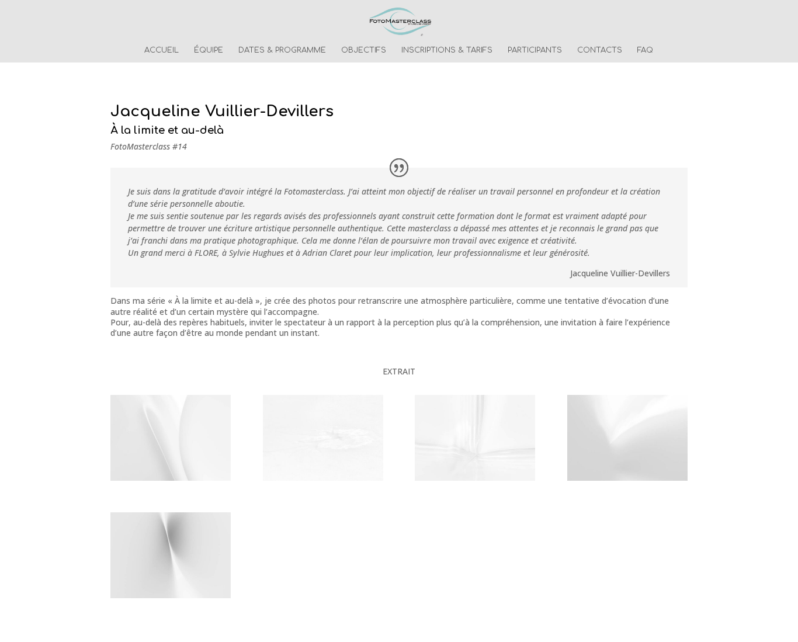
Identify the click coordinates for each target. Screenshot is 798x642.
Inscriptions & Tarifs (446, 50)
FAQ (645, 50)
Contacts (599, 50)
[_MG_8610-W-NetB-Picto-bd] (475, 480)
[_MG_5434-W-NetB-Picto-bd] (627, 480)
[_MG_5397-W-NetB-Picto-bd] (170, 597)
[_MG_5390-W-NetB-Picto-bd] (170, 480)
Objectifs (363, 50)
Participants (535, 50)
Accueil (161, 50)
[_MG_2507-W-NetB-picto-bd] (323, 480)
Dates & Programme (282, 50)
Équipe (208, 50)
